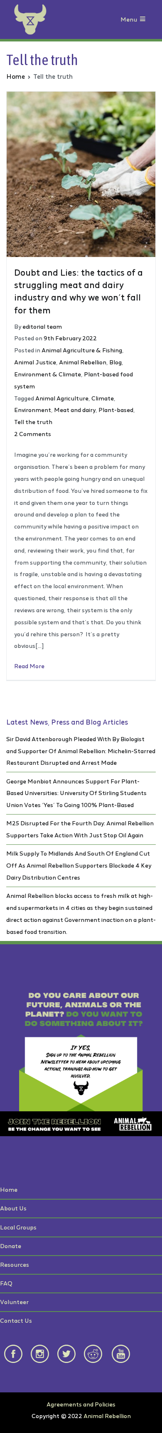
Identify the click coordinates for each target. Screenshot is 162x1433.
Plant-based (115, 409)
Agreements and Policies (81, 1404)
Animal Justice (35, 362)
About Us (13, 1208)
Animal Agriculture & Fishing (82, 350)
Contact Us (16, 1320)
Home (8, 1189)
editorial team (42, 326)
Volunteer (14, 1301)
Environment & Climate (47, 374)
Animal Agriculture (61, 398)
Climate (102, 398)
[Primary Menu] (142, 20)
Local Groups (18, 1227)
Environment (32, 409)
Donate (10, 1245)
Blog (115, 362)
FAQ (6, 1283)
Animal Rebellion (82, 362)
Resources (14, 1264)
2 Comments (32, 433)
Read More (29, 665)
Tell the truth (33, 421)
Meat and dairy (75, 409)
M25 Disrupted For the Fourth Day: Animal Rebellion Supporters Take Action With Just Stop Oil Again (80, 829)
